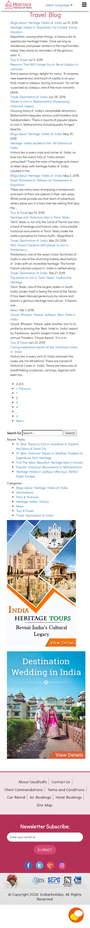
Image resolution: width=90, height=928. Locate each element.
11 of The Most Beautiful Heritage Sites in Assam (49, 462)
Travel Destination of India (29, 97)
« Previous (23, 388)
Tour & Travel (19, 60)
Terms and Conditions (65, 789)
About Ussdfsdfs (32, 781)
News (14, 310)
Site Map (44, 805)
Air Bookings (40, 797)
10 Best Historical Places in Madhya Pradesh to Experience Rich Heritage (49, 455)
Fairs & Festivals (27, 497)
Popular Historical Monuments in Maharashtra (49, 467)
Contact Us (60, 781)
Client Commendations (23, 789)
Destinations (24, 492)
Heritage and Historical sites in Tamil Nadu (40, 217)
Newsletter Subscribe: (45, 826)
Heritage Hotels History (32, 501)
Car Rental (16, 797)
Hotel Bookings (69, 797)
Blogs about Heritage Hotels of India (36, 22)
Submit (44, 849)
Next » (20, 421)
